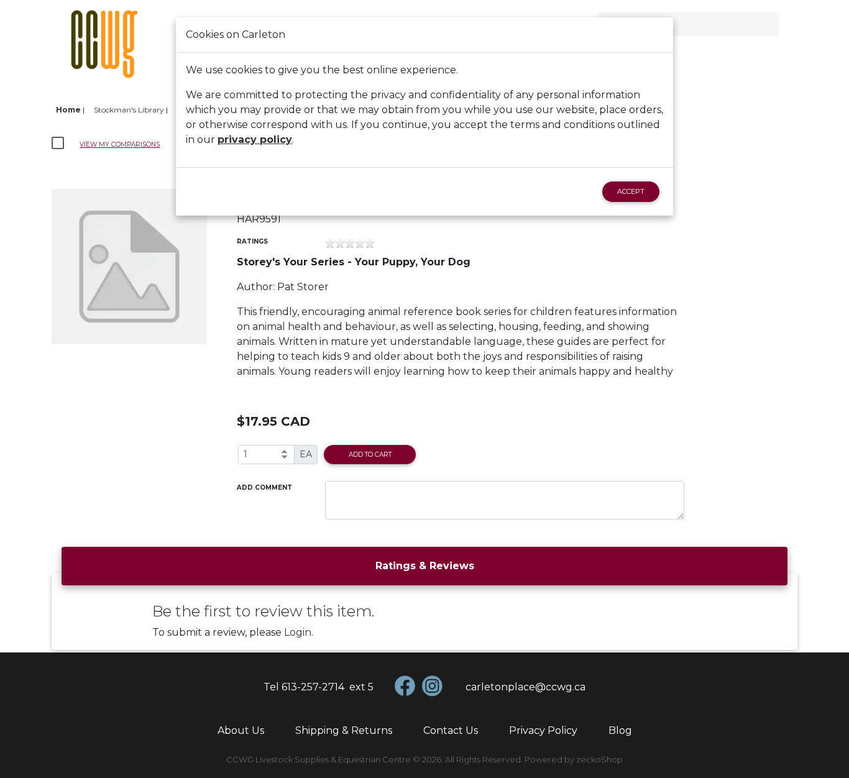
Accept (631, 191)
